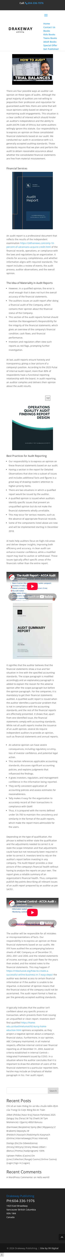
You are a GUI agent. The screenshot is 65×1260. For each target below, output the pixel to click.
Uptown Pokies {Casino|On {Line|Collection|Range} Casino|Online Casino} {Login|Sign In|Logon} (31, 1159)
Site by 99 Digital (49, 1248)
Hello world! (43, 1177)
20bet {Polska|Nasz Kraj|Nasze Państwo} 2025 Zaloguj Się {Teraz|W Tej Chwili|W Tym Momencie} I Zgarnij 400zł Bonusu (31, 1118)
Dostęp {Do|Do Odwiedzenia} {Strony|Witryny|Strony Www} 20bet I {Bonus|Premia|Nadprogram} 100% (26, 1147)
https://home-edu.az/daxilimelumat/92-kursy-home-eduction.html (26, 1026)
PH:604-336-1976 (20, 1200)
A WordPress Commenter (19, 1177)
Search (53, 1090)
